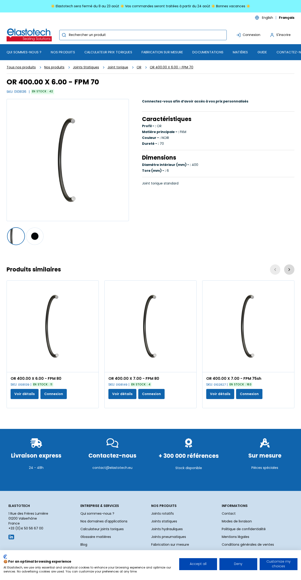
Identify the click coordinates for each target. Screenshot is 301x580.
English (267, 17)
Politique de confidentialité (244, 529)
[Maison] (30, 34)
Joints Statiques (86, 67)
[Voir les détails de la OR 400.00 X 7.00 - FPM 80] (150, 326)
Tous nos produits (21, 67)
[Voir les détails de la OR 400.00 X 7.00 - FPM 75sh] (248, 326)
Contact (229, 513)
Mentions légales (235, 536)
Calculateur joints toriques (102, 529)
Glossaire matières (95, 536)
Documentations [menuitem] (207, 52)
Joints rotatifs (162, 513)
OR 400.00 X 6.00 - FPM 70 (171, 67)
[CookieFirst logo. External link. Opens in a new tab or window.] (5, 557)
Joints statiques (164, 521)
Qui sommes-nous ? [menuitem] (24, 52)
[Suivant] (289, 269)
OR (139, 67)
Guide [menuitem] (262, 52)
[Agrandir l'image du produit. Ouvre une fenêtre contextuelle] (93, 366)
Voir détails (24, 394)
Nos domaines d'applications (103, 521)
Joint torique (117, 67)
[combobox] (143, 35)
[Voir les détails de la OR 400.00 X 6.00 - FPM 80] (53, 326)
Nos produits (54, 67)
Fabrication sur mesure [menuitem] (162, 52)
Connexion (53, 394)
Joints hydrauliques (167, 529)
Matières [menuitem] (240, 52)
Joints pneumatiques (168, 536)
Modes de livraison (237, 521)
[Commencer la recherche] (64, 35)
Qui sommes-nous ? (97, 513)
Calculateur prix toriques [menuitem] (108, 52)
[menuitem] (63, 52)
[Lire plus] (36, 479)
